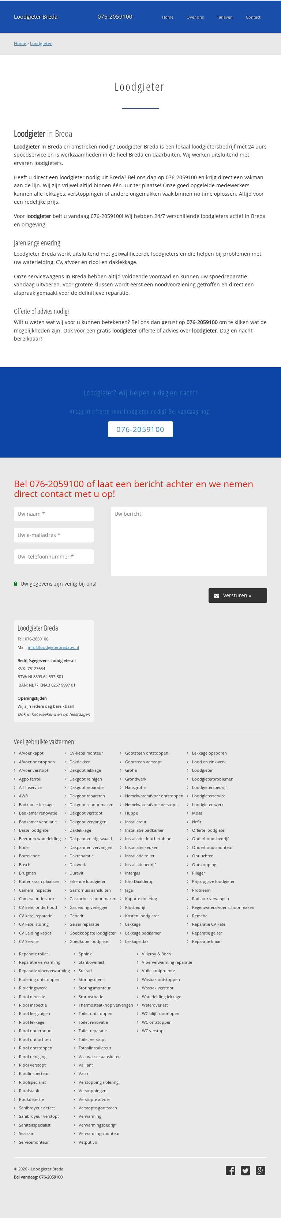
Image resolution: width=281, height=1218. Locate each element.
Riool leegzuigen (34, 1013)
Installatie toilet (139, 855)
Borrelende (29, 855)
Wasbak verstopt (157, 987)
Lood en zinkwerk (209, 761)
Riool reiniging (32, 1056)
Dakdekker (80, 761)
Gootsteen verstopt (143, 761)
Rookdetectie (31, 1099)
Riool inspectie (33, 1005)
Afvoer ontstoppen (37, 761)
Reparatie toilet (33, 953)
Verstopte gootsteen (98, 1107)
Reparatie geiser (207, 933)
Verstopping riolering (99, 1082)
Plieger (198, 873)
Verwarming (90, 1116)
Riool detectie (32, 996)
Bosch (24, 864)
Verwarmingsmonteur (99, 1133)
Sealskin (26, 1133)
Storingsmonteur (94, 987)
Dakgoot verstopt (86, 813)
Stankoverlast (91, 962)
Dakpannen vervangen (91, 847)
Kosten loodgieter (142, 915)
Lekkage (132, 924)
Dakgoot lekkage (85, 770)
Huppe (131, 813)
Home (20, 43)
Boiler (24, 847)
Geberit (76, 915)
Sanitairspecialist (34, 1125)
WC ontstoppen (157, 1022)
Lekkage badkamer (143, 933)
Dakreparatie (82, 855)
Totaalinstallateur (95, 1047)
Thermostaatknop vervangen (106, 1005)
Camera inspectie (35, 890)
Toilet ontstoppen (95, 1013)
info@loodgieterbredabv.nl (53, 647)
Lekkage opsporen (209, 753)
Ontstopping (204, 864)
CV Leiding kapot (35, 933)
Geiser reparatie (84, 924)
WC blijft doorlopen (160, 1013)
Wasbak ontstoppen (161, 979)
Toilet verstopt (92, 1039)
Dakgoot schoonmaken (91, 804)
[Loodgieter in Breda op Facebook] (231, 1170)
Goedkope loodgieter (90, 941)
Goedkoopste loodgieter (93, 933)
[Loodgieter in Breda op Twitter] (246, 1170)
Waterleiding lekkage (161, 996)
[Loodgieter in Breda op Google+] (261, 1170)
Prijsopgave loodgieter (213, 881)
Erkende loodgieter (87, 881)
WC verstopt (153, 1030)
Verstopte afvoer (94, 1099)
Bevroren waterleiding (40, 838)
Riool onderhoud (35, 1030)
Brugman (27, 873)
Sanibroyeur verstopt (39, 1116)
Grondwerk (135, 779)
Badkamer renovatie (38, 813)
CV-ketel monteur (86, 753)
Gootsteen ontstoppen (146, 753)
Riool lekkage (31, 1022)
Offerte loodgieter (209, 830)
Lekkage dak (137, 941)
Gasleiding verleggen (89, 907)
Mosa (197, 813)
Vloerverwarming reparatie (167, 962)
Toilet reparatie (93, 1030)
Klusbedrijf (135, 907)
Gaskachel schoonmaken (93, 898)
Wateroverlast (155, 1005)
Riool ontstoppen (35, 1047)
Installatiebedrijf (140, 864)
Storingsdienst (92, 979)
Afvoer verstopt (33, 770)
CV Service (28, 941)
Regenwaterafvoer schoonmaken (223, 907)
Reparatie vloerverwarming (44, 970)
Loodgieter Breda (35, 16)
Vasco (84, 1073)
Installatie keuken (141, 847)
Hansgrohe (135, 787)
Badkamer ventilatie (38, 821)
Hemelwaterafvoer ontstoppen (154, 795)
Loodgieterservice (208, 795)
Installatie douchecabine (148, 838)
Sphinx (85, 953)
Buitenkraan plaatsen (39, 881)
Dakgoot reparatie (87, 787)
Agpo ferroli (30, 779)
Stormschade (91, 996)
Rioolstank (29, 1090)
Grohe (131, 770)
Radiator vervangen (210, 898)
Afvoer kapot (31, 753)
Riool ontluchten (35, 1039)
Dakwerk (78, 864)
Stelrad (85, 970)
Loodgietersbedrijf (209, 787)
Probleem (201, 890)
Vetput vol (88, 1142)
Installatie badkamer (144, 830)
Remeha (199, 915)
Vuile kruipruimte (158, 970)
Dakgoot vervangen (88, 821)
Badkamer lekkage (36, 804)
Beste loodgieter (34, 830)
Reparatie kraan (207, 941)
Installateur (135, 821)
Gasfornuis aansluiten (90, 890)
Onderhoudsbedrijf (210, 838)
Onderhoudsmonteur (212, 847)
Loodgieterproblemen (212, 779)
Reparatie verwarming (39, 962)
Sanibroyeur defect (37, 1107)
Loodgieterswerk (208, 804)
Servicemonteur (34, 1142)
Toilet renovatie (93, 1022)
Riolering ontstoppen (39, 979)
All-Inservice (30, 787)
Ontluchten (203, 855)
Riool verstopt (32, 1065)
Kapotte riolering (141, 898)
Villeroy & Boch (156, 953)
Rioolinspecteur (34, 1073)
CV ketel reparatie (35, 915)
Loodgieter (41, 43)
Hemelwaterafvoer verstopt (151, 804)
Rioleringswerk (33, 987)
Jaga (129, 890)
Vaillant (86, 1065)
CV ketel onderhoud (38, 907)
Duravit (76, 873)
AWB (23, 795)
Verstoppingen (92, 1090)
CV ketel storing (34, 924)
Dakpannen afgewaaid (91, 838)
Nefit (196, 821)
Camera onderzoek (37, 898)
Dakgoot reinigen (86, 779)
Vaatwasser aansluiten (100, 1056)
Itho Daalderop (139, 881)
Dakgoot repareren (87, 795)
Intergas (132, 873)
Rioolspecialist (32, 1082)
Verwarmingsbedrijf (97, 1125)
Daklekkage (80, 830)
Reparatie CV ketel (209, 924)
